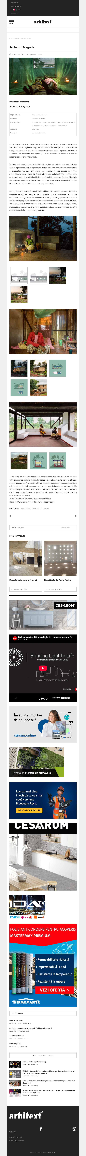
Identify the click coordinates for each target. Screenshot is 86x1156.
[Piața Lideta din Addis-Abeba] (60, 558)
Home (11, 38)
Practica (42, 1055)
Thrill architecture (16, 1036)
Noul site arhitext (16, 1020)
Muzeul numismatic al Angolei (23, 580)
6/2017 (17, 38)
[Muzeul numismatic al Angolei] (25, 558)
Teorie (50, 1055)
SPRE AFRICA (37, 509)
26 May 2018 (16, 54)
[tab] (34, 1055)
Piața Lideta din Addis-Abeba (57, 580)
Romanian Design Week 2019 (34, 1062)
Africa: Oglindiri (25, 509)
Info (34, 1055)
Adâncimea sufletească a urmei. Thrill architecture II (27, 6)
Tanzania (46, 509)
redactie (12, 1031)
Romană (17, 10)
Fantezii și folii (15, 1043)
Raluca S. (12, 1023)
